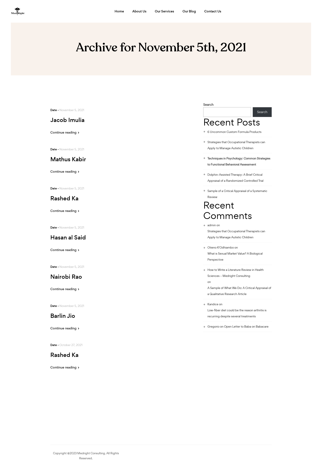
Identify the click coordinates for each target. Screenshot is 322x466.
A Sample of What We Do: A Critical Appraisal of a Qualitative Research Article (239, 291)
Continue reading (63, 132)
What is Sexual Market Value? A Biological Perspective (235, 256)
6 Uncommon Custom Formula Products (234, 132)
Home (119, 11)
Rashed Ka (64, 198)
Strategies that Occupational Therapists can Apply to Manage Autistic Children (236, 145)
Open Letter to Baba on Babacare (246, 326)
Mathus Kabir (68, 159)
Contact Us (212, 11)
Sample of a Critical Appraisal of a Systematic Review (237, 194)
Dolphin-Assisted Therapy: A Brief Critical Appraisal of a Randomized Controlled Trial (235, 178)
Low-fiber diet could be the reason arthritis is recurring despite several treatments (236, 313)
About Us (139, 11)
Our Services (164, 11)
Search (208, 104)
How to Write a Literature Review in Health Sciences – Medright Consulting (235, 273)
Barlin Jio (62, 316)
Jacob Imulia (67, 120)
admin (211, 225)
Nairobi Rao (66, 276)
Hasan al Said (68, 237)
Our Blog (189, 11)
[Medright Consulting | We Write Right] (17, 11)
